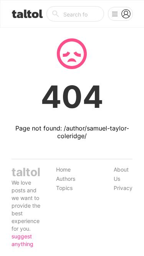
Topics (64, 188)
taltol (27, 14)
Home (63, 169)
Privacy (123, 188)
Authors (65, 178)
